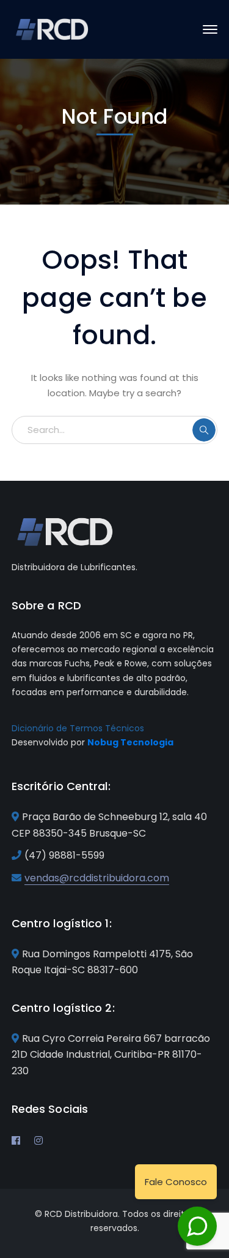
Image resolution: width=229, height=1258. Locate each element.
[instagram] (38, 1140)
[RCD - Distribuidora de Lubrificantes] (53, 28)
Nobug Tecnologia (130, 742)
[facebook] (16, 1140)
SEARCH (204, 430)
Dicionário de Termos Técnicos (78, 728)
